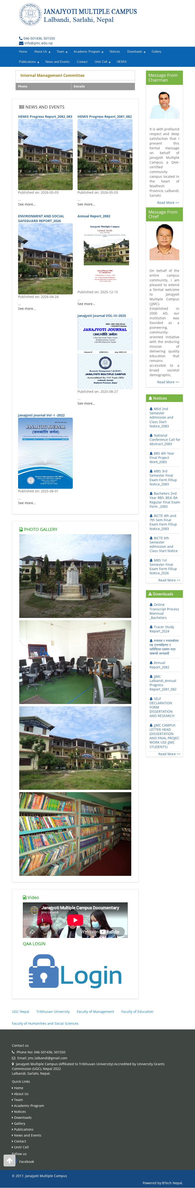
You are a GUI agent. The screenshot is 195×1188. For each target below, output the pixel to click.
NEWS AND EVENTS (44, 107)
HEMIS (122, 62)
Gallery (156, 51)
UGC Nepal (20, 1011)
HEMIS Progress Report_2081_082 (105, 116)
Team (60, 51)
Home (23, 51)
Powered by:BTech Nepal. (163, 1183)
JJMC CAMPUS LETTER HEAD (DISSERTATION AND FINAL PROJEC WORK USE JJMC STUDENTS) (164, 736)
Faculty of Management (95, 1011)
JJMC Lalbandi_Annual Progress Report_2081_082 (163, 683)
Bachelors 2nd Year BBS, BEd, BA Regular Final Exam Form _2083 (165, 500)
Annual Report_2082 (94, 216)
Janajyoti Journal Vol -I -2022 (41, 415)
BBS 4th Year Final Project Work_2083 (162, 457)
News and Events (57, 62)
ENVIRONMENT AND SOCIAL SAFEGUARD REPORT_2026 (41, 218)
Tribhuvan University (53, 1011)
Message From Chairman (163, 77)
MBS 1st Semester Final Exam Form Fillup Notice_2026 (163, 567)
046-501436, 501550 (39, 38)
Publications (27, 62)
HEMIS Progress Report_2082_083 (45, 116)
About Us (40, 51)
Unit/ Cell (101, 62)
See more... (27, 204)
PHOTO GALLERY (40, 529)
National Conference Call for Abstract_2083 (165, 439)
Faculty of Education (137, 1011)
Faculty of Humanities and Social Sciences (45, 1023)
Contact (82, 62)
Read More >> (168, 202)
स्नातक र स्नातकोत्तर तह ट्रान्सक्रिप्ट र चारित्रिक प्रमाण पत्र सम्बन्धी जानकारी (164, 647)
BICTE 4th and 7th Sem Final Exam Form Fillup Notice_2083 (163, 522)
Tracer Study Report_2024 (162, 629)
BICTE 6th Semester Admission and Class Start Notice (164, 544)
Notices (115, 51)
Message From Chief (163, 214)
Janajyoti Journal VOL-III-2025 (102, 315)
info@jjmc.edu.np (38, 43)
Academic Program (87, 51)
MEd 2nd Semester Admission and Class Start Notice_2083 (161, 417)
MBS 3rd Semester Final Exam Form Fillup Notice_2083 (163, 477)
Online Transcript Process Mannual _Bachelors (164, 611)
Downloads (134, 51)
